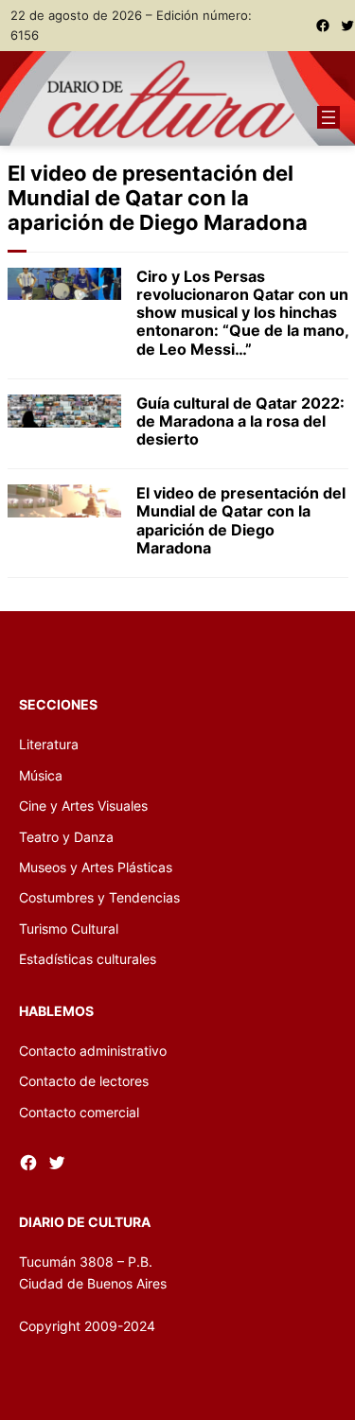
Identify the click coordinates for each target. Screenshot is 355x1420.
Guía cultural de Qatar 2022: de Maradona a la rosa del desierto (240, 421)
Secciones (58, 704)
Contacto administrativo (93, 1051)
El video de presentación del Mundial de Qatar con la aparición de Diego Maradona (241, 520)
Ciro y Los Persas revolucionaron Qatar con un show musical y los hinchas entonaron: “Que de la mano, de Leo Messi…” (242, 313)
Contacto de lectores (84, 1081)
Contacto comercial (79, 1112)
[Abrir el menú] (328, 117)
